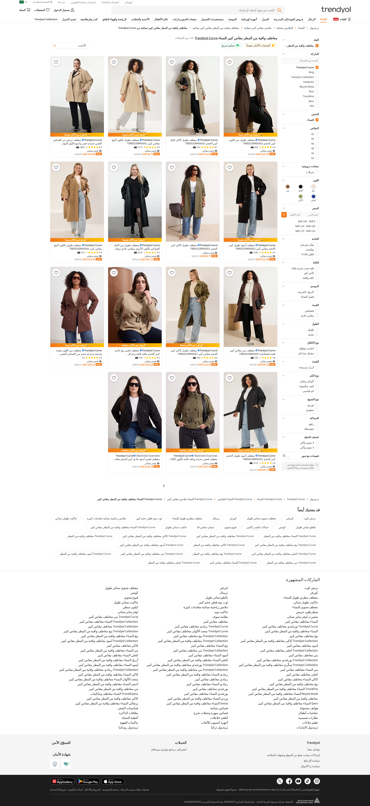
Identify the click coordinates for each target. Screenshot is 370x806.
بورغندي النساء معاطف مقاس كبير (206, 694)
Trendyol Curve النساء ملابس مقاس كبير (189, 499)
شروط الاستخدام (58, 789)
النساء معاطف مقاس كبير (301, 621)
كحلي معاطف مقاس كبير (302, 674)
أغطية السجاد (129, 718)
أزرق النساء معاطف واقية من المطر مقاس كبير (108, 660)
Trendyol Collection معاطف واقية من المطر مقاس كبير (193, 641)
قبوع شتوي (230, 527)
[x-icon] (280, 781)
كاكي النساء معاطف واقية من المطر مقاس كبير (108, 674)
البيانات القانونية (75, 789)
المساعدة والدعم (41, 2)
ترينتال (216, 518)
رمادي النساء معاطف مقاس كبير (207, 684)
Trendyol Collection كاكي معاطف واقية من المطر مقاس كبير (279, 641)
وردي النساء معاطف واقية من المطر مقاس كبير (197, 698)
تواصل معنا (314, 749)
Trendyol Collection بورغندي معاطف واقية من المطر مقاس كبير (187, 665)
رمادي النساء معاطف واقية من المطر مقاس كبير (197, 674)
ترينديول (314, 27)
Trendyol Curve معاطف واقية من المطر (89, 536)
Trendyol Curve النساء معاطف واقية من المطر (290, 536)
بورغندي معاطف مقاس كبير (210, 689)
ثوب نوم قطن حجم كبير (149, 518)
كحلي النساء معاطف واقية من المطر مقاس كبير (197, 660)
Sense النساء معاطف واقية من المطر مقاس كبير (197, 703)
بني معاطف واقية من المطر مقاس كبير (113, 689)
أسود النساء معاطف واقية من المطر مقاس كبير (108, 665)
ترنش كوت (310, 518)
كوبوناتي (129, 2)
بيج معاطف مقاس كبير (303, 636)
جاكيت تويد (221, 612)
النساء (301, 27)
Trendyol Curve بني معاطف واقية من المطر (291, 562)
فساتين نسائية (219, 708)
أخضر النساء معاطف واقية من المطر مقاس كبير (107, 684)
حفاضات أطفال (308, 713)
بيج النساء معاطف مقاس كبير (209, 645)
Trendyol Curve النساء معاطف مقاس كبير (233, 562)
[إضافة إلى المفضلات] (229, 62)
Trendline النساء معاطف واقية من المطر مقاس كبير (285, 689)
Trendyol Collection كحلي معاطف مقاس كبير (289, 650)
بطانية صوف (220, 617)
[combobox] (69, 45)
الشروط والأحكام (92, 789)
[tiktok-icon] (307, 781)
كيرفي (289, 518)
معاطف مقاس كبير (216, 621)
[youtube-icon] (298, 781)
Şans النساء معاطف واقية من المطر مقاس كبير (288, 703)
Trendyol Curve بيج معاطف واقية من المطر (217, 553)
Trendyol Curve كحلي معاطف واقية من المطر (174, 562)
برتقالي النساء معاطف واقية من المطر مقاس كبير (106, 703)
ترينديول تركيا (219, 727)
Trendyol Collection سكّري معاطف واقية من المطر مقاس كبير (278, 665)
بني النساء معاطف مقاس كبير (299, 670)
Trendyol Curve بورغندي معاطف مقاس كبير (290, 626)
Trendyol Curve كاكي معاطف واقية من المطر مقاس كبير (154, 536)
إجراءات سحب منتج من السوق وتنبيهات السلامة (293, 755)
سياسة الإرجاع (312, 760)
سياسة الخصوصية (110, 789)
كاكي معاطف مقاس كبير (122, 645)
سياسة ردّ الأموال (310, 766)
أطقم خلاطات (219, 718)
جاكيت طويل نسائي (66, 518)
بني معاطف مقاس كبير (303, 655)
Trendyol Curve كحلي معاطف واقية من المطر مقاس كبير (283, 553)
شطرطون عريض (307, 612)
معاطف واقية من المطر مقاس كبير (295, 698)
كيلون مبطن (130, 607)
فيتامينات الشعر (128, 708)
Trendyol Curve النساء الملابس (234, 499)
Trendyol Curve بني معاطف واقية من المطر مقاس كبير (152, 553)
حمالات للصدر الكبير (257, 527)
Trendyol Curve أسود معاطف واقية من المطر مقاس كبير (151, 545)
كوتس (282, 527)
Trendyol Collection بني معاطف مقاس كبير (200, 650)
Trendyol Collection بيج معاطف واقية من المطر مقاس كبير (101, 631)
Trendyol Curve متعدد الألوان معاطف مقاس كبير (197, 631)
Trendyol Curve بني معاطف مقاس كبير (113, 617)
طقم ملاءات (310, 722)
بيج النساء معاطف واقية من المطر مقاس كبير (109, 636)
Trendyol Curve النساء (269, 499)
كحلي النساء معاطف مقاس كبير (118, 655)
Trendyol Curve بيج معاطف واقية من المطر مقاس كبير (285, 545)
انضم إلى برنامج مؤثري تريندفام (169, 749)
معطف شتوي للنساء (305, 607)
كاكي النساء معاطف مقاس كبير (298, 679)
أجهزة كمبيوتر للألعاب (214, 722)
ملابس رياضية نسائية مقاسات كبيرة (106, 518)
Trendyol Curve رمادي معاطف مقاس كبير (201, 626)
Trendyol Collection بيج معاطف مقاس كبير (200, 636)
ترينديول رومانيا (128, 727)
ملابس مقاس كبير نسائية (258, 27)
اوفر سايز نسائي (128, 612)
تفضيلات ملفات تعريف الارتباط (135, 789)
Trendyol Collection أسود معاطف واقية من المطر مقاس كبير (99, 641)
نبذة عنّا (61, 2)
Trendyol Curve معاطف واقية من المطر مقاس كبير (225, 536)
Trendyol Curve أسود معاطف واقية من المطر (85, 553)
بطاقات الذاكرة (128, 713)
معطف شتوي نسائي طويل (261, 518)
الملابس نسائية (285, 27)
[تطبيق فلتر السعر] (284, 214)
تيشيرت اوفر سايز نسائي (302, 617)
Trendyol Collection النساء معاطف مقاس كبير (108, 621)
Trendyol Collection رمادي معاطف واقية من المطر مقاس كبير (98, 670)
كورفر (233, 518)
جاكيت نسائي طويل (176, 527)
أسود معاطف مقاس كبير (302, 645)
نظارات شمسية (308, 718)
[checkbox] (313, 188)
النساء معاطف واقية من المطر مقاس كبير (291, 631)
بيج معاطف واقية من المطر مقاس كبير (293, 684)
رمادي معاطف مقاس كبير (211, 679)
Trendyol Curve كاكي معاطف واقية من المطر (219, 545)
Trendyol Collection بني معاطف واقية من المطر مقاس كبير (190, 670)
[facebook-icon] (289, 781)
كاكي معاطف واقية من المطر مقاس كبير (112, 698)
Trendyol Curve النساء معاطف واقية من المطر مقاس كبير (122, 527)
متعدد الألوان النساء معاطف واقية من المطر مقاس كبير (103, 679)
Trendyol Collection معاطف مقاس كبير (113, 626)
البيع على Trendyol (110, 2)
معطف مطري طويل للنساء (187, 518)
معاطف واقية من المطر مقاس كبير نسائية (216, 27)
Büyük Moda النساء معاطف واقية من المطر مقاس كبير (283, 694)
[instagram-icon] (317, 781)
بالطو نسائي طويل (306, 527)
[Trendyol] (336, 10)
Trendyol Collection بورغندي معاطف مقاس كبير (287, 660)
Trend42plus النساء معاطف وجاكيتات (114, 694)
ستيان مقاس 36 (205, 527)
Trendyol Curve (206, 38)
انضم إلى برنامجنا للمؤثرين (83, 2)
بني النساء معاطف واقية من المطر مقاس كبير (109, 650)
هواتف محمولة (309, 708)
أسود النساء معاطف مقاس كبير (208, 655)
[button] (300, 40)
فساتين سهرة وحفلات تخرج (211, 713)
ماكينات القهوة (129, 722)
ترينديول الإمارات (307, 727)
